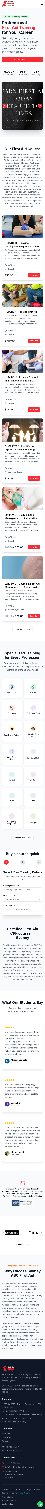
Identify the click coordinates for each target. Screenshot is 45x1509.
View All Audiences (23, 838)
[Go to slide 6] (28, 1244)
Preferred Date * (10, 905)
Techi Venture (24, 1493)
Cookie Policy (7, 1504)
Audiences (6, 1433)
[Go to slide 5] (26, 1244)
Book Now (34, 275)
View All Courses (22, 629)
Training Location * (11, 885)
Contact (5, 1441)
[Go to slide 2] (20, 1244)
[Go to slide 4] (24, 1244)
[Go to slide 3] (23, 1244)
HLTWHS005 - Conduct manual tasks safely (22, 1415)
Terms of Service (9, 1501)
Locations (6, 1437)
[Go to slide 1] (16, 1244)
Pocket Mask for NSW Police (15, 1411)
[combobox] (22, 889)
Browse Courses (20, 60)
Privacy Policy (7, 1497)
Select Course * (9, 895)
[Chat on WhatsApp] (40, 1504)
